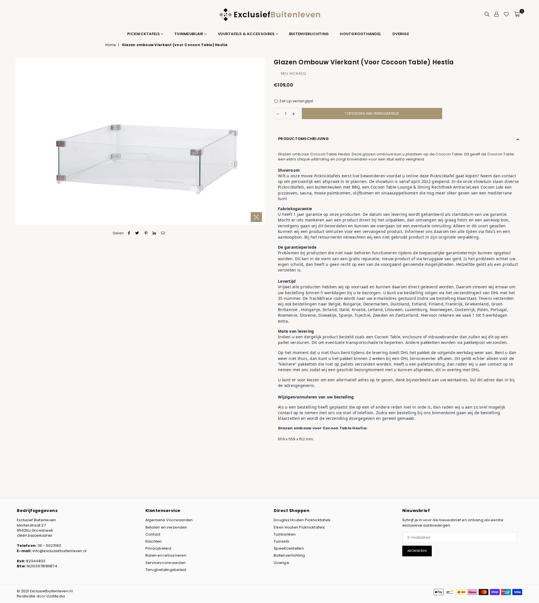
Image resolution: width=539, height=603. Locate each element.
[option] (140, 141)
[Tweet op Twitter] (137, 233)
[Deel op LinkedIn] (154, 233)
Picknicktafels (144, 34)
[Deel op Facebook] (129, 233)
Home (110, 45)
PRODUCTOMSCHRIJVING (303, 138)
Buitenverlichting (309, 34)
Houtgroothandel (360, 34)
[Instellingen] (496, 14)
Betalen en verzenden (166, 527)
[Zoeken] (487, 14)
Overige (400, 34)
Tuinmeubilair (189, 34)
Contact (153, 534)
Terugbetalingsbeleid (165, 569)
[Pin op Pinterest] (146, 233)
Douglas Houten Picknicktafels (302, 520)
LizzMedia (56, 596)
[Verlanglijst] (506, 14)
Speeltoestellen (289, 548)
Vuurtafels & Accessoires (247, 34)
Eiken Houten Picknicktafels (299, 527)
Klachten (153, 541)
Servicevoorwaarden (165, 562)
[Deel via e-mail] (163, 233)
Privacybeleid (158, 548)
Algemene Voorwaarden (169, 520)
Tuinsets (281, 541)
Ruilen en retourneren (165, 555)
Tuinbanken (285, 534)
